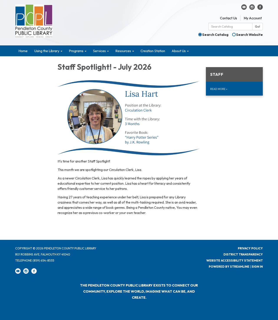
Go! (257, 26)
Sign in (257, 267)
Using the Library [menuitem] (46, 51)
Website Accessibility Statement (234, 260)
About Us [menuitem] (179, 51)
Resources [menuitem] (123, 51)
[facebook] (260, 8)
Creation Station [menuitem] (153, 51)
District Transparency (243, 254)
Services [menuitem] (99, 51)
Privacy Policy (250, 248)
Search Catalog (215, 34)
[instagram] (252, 8)
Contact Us (228, 18)
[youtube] (244, 8)
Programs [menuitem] (76, 51)
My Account (253, 18)
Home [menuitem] (23, 51)
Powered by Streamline (229, 267)
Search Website (249, 34)
